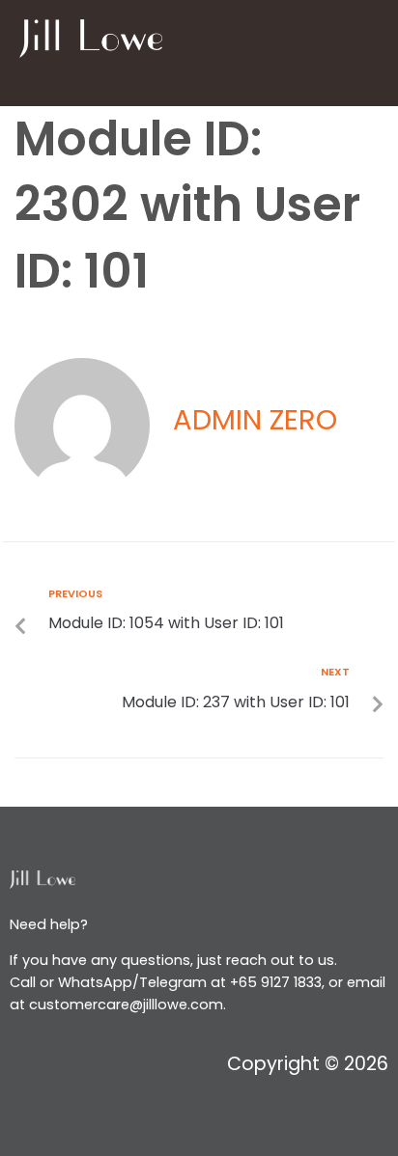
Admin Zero (255, 419)
